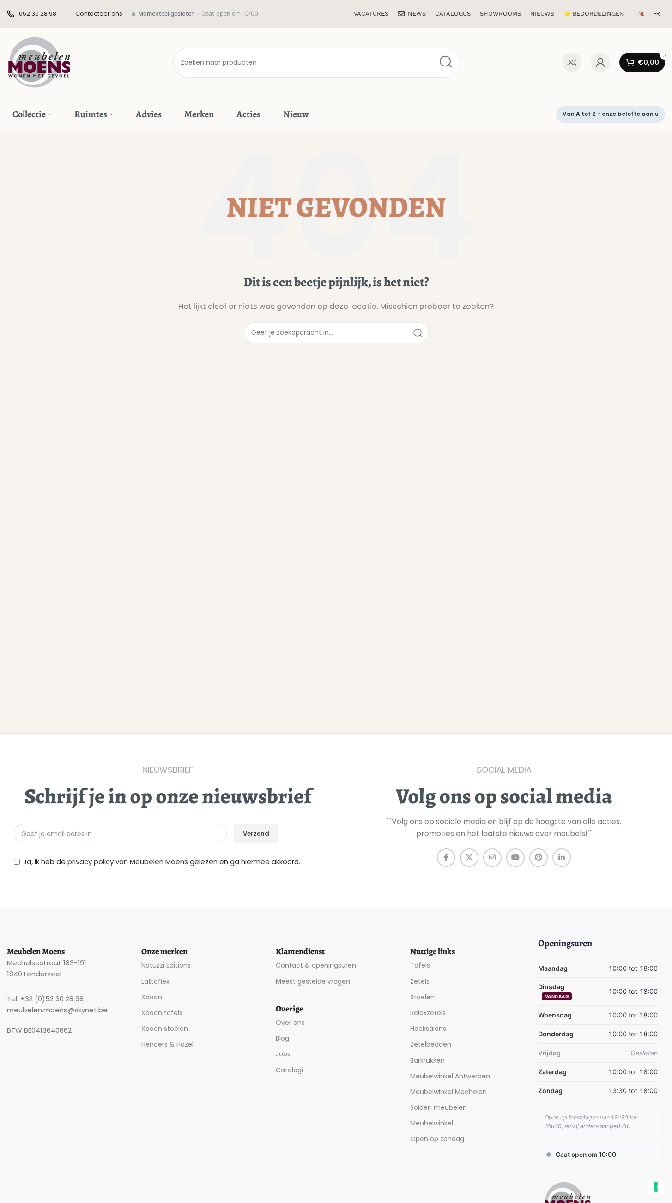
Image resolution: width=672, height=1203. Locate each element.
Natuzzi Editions (166, 965)
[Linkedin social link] (561, 857)
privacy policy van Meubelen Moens (127, 861)
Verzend (256, 833)
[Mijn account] (600, 62)
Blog (282, 1038)
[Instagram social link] (492, 857)
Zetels (420, 981)
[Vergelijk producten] (571, 62)
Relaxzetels (428, 1012)
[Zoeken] (445, 63)
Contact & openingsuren (316, 965)
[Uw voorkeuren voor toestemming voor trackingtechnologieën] (656, 1187)
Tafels (420, 965)
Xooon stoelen (164, 1028)
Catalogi (289, 1070)
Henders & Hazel (167, 1044)
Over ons (290, 1022)
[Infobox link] (31, 14)
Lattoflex (155, 981)
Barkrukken (427, 1060)
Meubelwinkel (431, 1123)
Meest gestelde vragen (313, 981)
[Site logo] (39, 61)
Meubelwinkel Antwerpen (450, 1076)
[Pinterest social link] (538, 857)
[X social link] (469, 857)
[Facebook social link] (446, 857)
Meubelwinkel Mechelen (448, 1091)
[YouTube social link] (515, 857)
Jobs (283, 1054)
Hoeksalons (428, 1028)
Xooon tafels (161, 1012)
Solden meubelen (438, 1107)
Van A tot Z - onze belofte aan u (611, 114)
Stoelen (422, 997)
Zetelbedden (430, 1044)
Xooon (151, 997)
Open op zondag (437, 1138)
